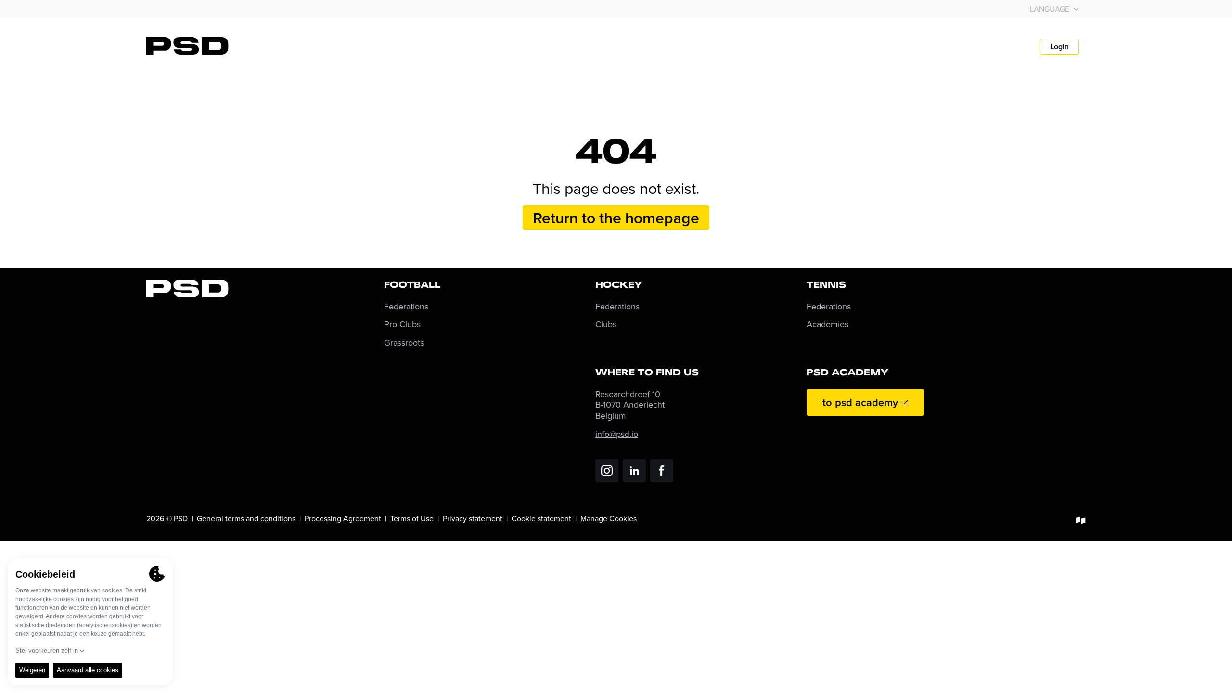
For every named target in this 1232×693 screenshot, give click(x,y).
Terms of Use (412, 518)
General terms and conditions (246, 518)
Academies (827, 324)
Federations (406, 306)
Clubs (605, 324)
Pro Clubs (402, 324)
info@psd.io (616, 434)
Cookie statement (541, 518)
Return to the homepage (616, 217)
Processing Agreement (343, 518)
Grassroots (404, 342)
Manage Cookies (608, 518)
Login (1059, 46)
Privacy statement (472, 518)
